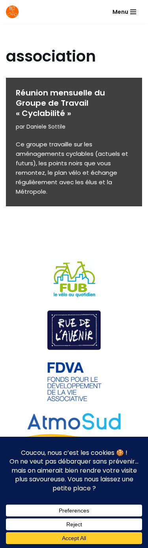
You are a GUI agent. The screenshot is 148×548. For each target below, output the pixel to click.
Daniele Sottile (46, 127)
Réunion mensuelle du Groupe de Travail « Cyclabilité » (60, 103)
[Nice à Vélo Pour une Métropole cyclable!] (14, 12)
